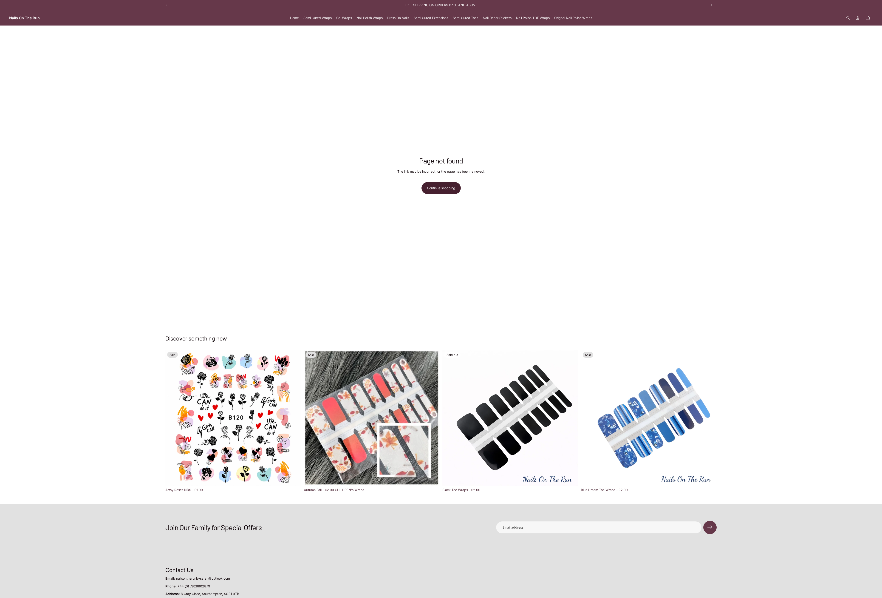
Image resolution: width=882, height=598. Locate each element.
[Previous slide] (167, 5)
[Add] (294, 479)
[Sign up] (710, 527)
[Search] (848, 18)
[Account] (858, 18)
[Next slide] (712, 5)
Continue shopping (441, 188)
